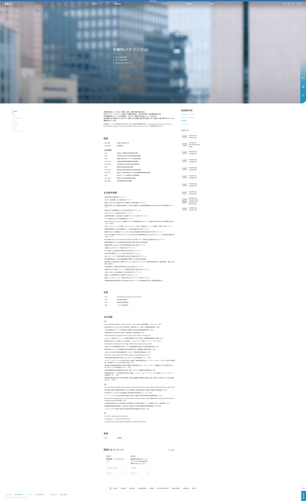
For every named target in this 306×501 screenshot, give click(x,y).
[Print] (303, 86)
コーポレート (185, 124)
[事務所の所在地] (293, 4)
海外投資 (184, 121)
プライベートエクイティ (188, 117)
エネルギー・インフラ (188, 114)
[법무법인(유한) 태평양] (9, 3)
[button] (284, 4)
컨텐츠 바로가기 (153, 1)
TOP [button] (304, 488)
